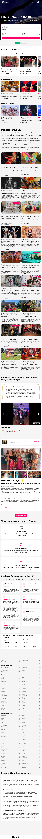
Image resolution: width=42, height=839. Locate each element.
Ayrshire (23, 697)
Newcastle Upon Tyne (26, 763)
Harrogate (24, 735)
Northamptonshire (4, 670)
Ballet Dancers (4, 658)
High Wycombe (4, 725)
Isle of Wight (24, 668)
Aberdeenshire (24, 709)
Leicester (23, 718)
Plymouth (23, 766)
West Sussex (3, 681)
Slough (2, 728)
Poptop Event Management (6, 652)
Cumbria (23, 678)
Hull (22, 754)
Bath (23, 750)
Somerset (23, 677)
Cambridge (3, 740)
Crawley (2, 750)
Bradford (23, 733)
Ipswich (2, 766)
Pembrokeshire (25, 690)
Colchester (3, 747)
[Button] (3, 414)
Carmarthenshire (25, 687)
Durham (23, 760)
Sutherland (24, 699)
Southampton (3, 760)
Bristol (2, 709)
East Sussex (3, 687)
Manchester (3, 694)
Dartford (2, 742)
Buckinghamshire (4, 667)
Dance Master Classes (26, 658)
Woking (2, 730)
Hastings (2, 761)
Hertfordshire (3, 673)
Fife (22, 701)
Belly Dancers (3, 660)
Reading (2, 735)
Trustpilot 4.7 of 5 (25, 836)
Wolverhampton (25, 721)
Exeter (23, 764)
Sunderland (24, 761)
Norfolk (23, 670)
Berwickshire (24, 704)
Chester (23, 746)
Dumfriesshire (24, 692)
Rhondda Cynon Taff (25, 675)
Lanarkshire (24, 694)
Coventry (23, 716)
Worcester (24, 737)
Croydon (2, 737)
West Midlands (4, 690)
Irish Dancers (24, 663)
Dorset (23, 673)
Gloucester (24, 740)
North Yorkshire (4, 697)
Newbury (3, 733)
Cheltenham (24, 739)
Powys (23, 671)
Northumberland (25, 680)
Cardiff (23, 674)
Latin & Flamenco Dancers (27, 661)
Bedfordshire (3, 668)
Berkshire (3, 674)
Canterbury (3, 756)
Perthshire (24, 702)
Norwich (23, 756)
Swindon (2, 746)
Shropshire (3, 704)
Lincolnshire (3, 698)
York (23, 742)
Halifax (23, 732)
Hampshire (3, 684)
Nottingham (3, 685)
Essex (2, 680)
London (2, 675)
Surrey (2, 677)
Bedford (2, 718)
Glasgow (23, 768)
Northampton (3, 721)
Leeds (23, 729)
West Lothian (24, 695)
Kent (2, 682)
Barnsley (23, 723)
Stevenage (3, 729)
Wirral (23, 747)
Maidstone (3, 752)
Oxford (2, 726)
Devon (23, 685)
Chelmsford (3, 744)
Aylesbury (3, 716)
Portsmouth (3, 763)
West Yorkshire (4, 695)
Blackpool (23, 753)
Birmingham (3, 767)
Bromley (2, 743)
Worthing (3, 754)
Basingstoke (3, 736)
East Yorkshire (3, 711)
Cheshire (3, 706)
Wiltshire (3, 701)
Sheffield (23, 715)
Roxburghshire (24, 688)
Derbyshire (3, 688)
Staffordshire (3, 691)
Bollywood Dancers (25, 660)
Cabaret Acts (3, 663)
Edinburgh (24, 767)
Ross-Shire (24, 706)
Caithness (24, 705)
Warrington (24, 730)
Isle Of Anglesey (25, 682)
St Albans (3, 719)
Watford (2, 723)
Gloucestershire (4, 702)
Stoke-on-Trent (4, 768)
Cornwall (23, 698)
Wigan (23, 736)
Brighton (2, 757)
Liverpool (3, 708)
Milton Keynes (3, 715)
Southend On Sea (4, 749)
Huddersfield (24, 728)
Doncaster (24, 725)
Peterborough (24, 719)
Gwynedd (23, 684)
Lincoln (23, 722)
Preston (23, 744)
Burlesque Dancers (4, 661)
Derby (2, 759)
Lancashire (3, 705)
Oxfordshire (3, 671)
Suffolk (2, 678)
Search (33, 2)
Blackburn (24, 743)
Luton (2, 722)
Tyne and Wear (25, 681)
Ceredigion (24, 691)
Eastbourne (3, 764)
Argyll (23, 708)
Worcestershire (4, 699)
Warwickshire (3, 692)
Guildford (3, 739)
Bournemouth (24, 757)
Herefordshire (24, 667)
